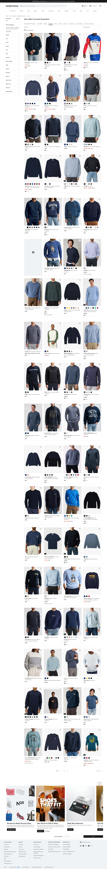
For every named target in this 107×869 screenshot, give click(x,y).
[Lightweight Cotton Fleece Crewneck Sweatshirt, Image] (53, 168)
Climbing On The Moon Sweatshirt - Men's (91, 760)
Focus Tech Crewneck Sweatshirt (52, 146)
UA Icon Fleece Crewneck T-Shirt (70, 65)
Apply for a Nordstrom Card (54, 846)
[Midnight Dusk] (75, 475)
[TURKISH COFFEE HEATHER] (67, 351)
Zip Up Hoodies (79, 23)
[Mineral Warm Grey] (89, 717)
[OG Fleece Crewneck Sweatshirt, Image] (53, 621)
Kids (59, 11)
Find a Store (36, 844)
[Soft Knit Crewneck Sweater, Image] (33, 129)
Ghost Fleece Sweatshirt (51, 760)
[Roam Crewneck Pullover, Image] (92, 212)
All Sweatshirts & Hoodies (29, 23)
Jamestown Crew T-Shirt (90, 105)
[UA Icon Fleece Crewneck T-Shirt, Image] (72, 47)
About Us (21, 842)
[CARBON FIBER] (76, 637)
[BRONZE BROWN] (47, 351)
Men (29, 11)
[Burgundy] (39, 184)
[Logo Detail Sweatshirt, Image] (72, 541)
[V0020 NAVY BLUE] (25, 637)
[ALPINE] (34, 717)
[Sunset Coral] (69, 475)
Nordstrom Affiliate (67, 853)
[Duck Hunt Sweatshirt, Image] (53, 701)
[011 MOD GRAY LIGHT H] (67, 62)
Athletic (45, 23)
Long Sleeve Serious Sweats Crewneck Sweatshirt (90, 310)
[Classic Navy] (25, 184)
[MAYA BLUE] (65, 184)
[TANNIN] (28, 596)
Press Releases (66, 849)
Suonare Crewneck (52, 353)
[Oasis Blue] (86, 308)
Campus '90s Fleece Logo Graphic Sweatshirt (32, 758)
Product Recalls (7, 861)
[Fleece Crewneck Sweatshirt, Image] (33, 212)
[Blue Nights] (86, 717)
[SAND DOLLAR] (78, 637)
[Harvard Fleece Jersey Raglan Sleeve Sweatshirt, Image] (72, 292)
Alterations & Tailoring (38, 849)
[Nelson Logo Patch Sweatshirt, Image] (92, 335)
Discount (8, 87)
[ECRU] (47, 596)
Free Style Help (36, 847)
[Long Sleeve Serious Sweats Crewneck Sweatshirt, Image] (92, 292)
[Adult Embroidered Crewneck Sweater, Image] (33, 459)
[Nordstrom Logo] (12, 6)
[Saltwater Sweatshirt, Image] (92, 541)
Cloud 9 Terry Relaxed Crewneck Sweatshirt (32, 308)
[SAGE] (67, 717)
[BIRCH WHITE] (67, 184)
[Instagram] (80, 846)
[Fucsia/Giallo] (86, 758)
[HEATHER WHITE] (67, 433)
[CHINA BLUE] (84, 556)
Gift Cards (70, 829)
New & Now (12, 11)
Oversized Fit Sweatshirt (70, 146)
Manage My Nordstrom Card (54, 851)
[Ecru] (76, 308)
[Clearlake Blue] (88, 308)
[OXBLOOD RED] (67, 103)
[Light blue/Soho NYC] (45, 678)
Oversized (65, 23)
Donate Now (40, 831)
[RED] (95, 227)
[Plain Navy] (45, 717)
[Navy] (25, 475)
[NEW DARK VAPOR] (28, 515)
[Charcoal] (91, 678)
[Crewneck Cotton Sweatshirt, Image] (33, 47)
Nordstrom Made (11, 829)
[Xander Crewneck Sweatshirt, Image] (92, 129)
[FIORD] (34, 227)
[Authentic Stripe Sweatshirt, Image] (33, 376)
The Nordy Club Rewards (53, 844)
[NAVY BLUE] (45, 184)
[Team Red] (78, 475)
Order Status (7, 847)
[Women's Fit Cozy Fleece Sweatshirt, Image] (33, 88)
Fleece (55, 23)
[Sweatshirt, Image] (92, 168)
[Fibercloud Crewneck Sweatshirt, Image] (92, 376)
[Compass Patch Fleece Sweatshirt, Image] (72, 500)
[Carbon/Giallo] (89, 758)
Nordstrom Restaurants (38, 855)
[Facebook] (89, 846)
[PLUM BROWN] (71, 184)
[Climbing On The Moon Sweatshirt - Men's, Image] (92, 742)
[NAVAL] (84, 515)
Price (7, 53)
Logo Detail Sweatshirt (72, 559)
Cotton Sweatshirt (90, 270)
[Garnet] (34, 184)
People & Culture (22, 851)
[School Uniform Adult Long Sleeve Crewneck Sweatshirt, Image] (33, 168)
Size (7, 38)
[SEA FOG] (86, 103)
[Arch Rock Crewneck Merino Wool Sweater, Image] (53, 459)
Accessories (51, 11)
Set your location (29, 30)
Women (21, 11)
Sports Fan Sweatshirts (89, 23)
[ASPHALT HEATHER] (69, 351)
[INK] (84, 103)
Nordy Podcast (22, 856)
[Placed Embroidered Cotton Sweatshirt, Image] (72, 212)
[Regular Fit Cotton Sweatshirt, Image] (53, 580)
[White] (30, 475)
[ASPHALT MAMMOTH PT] (47, 475)
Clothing (14, 16)
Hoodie (60, 23)
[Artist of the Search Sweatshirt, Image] (72, 742)
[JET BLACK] (89, 144)
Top (101, 844)
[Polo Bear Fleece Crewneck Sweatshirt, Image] (53, 252)
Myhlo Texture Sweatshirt (32, 518)
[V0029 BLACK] (28, 637)
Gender (7, 34)
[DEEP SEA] (65, 556)
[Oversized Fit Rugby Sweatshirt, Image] (53, 662)
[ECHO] (73, 637)
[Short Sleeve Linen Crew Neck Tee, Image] (53, 541)
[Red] (28, 184)
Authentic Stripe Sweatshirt (32, 394)
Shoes (43, 11)
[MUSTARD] (69, 515)
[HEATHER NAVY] (65, 392)
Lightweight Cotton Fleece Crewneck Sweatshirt (52, 186)
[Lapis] (65, 268)
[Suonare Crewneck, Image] (53, 335)
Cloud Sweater (70, 394)
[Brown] (73, 308)
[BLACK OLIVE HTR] (86, 515)
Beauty (35, 11)
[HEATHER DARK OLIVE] (67, 392)
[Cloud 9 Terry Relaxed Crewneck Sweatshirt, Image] (33, 292)
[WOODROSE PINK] (73, 184)
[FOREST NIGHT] (32, 144)
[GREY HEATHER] (47, 227)
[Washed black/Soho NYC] (47, 678)
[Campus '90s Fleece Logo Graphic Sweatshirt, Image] (33, 742)
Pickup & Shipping (10, 24)
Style (7, 65)
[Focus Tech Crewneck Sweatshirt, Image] (53, 129)
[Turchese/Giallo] (84, 758)
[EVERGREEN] (67, 637)
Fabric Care (8, 84)
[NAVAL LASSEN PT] (45, 475)
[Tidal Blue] (25, 433)
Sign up (93, 836)
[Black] (67, 144)
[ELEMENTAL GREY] (97, 227)
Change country (7, 863)
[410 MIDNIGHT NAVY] (65, 62)
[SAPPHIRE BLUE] (76, 184)
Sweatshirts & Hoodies (21, 16)
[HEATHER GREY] (49, 62)
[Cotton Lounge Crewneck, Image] (72, 252)
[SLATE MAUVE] (32, 227)
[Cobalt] (32, 184)
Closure (7, 68)
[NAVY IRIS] (45, 227)
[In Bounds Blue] (66, 475)
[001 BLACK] (69, 62)
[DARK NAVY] (65, 717)
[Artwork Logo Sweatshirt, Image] (33, 580)
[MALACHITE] (71, 515)
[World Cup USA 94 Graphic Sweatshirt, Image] (92, 47)
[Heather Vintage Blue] (34, 103)
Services (95, 11)
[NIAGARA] (86, 556)
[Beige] (71, 144)
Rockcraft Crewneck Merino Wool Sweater (90, 518)
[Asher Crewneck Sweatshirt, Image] (72, 168)
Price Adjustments (8, 854)
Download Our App (86, 842)
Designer (66, 11)
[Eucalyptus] (95, 308)
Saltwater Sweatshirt (90, 559)
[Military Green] (56, 758)
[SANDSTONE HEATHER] (71, 351)
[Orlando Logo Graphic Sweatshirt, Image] (53, 292)
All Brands (21, 844)
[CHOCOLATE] (91, 184)
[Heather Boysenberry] (28, 103)
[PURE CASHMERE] (30, 144)
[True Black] (28, 433)
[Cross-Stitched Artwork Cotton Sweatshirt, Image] (53, 417)
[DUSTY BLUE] (38, 227)
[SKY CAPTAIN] (25, 144)
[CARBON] (36, 227)
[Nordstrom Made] (20, 803)
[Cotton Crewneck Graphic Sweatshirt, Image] (92, 621)
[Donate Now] (50, 803)
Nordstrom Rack (66, 844)
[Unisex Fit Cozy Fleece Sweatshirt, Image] (53, 88)
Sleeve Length (9, 61)
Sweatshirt (88, 186)
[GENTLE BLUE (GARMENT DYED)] (84, 351)
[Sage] (89, 678)
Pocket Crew (89, 680)
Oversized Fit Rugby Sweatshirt (53, 680)
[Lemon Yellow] (67, 308)
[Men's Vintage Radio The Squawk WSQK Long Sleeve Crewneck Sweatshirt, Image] (92, 580)
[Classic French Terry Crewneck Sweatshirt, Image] (53, 47)
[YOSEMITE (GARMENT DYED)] (86, 351)
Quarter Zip (71, 23)
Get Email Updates (23, 854)
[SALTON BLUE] (84, 144)
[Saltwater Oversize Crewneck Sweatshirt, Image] (72, 88)
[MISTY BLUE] (69, 184)
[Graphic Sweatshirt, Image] (92, 417)
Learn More (47, 831)
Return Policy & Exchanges (10, 851)
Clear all (18, 18)
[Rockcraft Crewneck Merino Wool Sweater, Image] (92, 500)
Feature (7, 76)
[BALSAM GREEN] (86, 392)
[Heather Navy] (25, 103)
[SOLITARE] (93, 227)
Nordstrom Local (37, 857)
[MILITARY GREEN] (29, 227)
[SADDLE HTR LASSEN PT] (49, 475)
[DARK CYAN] (89, 103)
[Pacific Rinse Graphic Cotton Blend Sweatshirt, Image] (72, 701)
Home (74, 11)
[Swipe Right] (100, 783)
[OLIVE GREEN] (89, 184)
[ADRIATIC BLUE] (28, 144)
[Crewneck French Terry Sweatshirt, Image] (72, 417)
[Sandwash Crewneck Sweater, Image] (33, 417)
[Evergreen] (37, 184)
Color (7, 42)
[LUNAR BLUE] (86, 144)
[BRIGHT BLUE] (65, 515)
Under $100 (39, 23)
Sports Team (8, 80)
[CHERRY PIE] (69, 637)
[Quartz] (73, 268)
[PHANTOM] (69, 103)
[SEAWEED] (67, 556)
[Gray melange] (69, 144)
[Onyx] (76, 268)
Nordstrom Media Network (69, 851)
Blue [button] (7, 20)
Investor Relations (67, 846)
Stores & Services (37, 842)
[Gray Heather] (91, 308)
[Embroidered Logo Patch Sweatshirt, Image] (33, 541)
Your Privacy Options (13, 867)
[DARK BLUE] (25, 392)
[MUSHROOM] (88, 227)
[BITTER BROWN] (91, 144)
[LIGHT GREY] (89, 392)
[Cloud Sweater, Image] (72, 376)
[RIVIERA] (65, 103)
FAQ (5, 858)
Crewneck (51, 23)
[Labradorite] (69, 268)
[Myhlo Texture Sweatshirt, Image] (33, 500)
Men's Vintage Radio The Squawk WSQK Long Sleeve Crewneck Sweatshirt (92, 600)
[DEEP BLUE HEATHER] (65, 351)
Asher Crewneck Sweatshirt (72, 186)
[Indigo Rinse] (71, 308)
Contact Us (6, 844)
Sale (87, 11)
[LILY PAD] (71, 103)
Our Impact (21, 849)
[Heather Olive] (49, 758)
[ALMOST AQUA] (45, 351)
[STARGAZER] (25, 717)
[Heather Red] (51, 758)
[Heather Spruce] (30, 103)
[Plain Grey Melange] (47, 717)
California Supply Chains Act (37, 867)
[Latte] (86, 678)
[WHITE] (47, 184)
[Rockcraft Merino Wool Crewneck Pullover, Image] (72, 335)
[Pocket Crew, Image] (92, 662)
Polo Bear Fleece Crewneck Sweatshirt (52, 268)
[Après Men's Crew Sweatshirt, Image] (72, 459)
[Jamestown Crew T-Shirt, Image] (92, 88)
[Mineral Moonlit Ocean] (84, 717)
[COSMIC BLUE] (65, 433)
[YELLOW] (69, 308)
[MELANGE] (78, 308)
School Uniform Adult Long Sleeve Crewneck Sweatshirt (32, 186)
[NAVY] (45, 62)
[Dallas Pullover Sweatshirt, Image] (33, 701)
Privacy (5, 867)
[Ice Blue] (84, 678)
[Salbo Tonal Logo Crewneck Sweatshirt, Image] (53, 376)
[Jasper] (67, 268)
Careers (20, 847)
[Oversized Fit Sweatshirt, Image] (72, 129)
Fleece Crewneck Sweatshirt (33, 351)
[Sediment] (71, 268)
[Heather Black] (32, 103)
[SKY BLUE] (84, 268)
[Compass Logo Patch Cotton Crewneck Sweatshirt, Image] (33, 621)
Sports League (9, 91)
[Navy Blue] (84, 596)
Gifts (81, 11)
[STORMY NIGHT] (84, 475)
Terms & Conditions (25, 867)
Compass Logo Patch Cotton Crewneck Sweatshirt (32, 640)
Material (8, 57)
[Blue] (65, 144)
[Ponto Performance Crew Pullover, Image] (72, 662)
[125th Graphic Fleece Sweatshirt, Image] (53, 212)
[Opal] (78, 268)
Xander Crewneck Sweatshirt (92, 146)
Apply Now (72, 1)
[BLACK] (47, 62)
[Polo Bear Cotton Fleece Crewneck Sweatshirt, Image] (72, 580)
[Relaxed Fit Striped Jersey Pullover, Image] (33, 662)
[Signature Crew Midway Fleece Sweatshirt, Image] (53, 500)
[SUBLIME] (71, 637)
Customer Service (8, 842)
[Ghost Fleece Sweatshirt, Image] (53, 742)
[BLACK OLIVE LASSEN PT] (52, 475)
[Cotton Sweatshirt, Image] (92, 252)
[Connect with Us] (91, 846)
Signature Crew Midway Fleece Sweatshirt (52, 516)
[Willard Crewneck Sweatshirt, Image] (72, 621)
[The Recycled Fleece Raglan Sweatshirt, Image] (92, 701)
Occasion (8, 72)
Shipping (6, 849)
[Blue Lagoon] (73, 475)
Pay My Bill (50, 849)
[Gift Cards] (80, 803)
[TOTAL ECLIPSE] (84, 392)
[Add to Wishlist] (40, 35)
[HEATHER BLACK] (71, 392)
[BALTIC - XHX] (25, 515)
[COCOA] (37, 717)
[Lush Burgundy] (97, 308)
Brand (7, 46)
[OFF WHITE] (86, 268)
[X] (86, 846)
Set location (8, 31)
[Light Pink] (28, 475)
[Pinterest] (83, 846)
